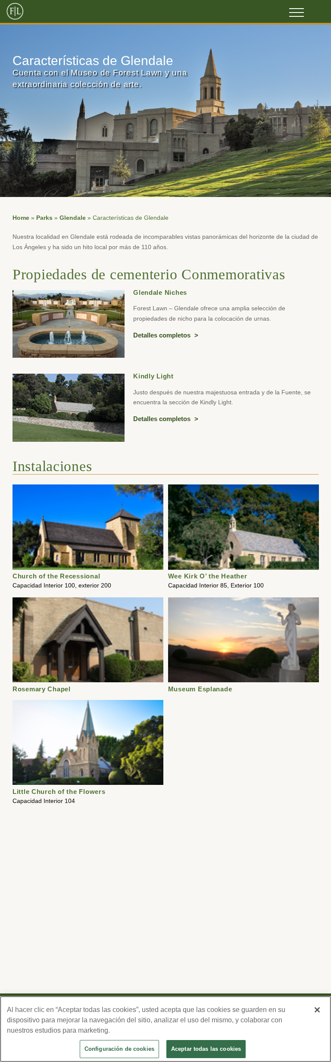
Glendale (72, 218)
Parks (44, 218)
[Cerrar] (317, 1009)
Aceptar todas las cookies (206, 1049)
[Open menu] (296, 12)
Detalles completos (162, 335)
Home (20, 218)
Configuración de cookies (119, 1049)
